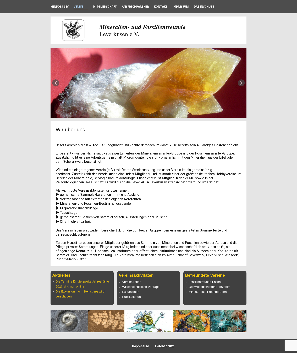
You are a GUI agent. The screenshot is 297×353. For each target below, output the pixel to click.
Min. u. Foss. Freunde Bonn (208, 292)
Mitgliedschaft (105, 6)
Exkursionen (130, 292)
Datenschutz (204, 6)
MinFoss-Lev (60, 6)
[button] (55, 82)
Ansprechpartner (135, 6)
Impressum (181, 6)
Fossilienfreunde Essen (205, 282)
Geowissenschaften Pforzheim (209, 287)
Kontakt (161, 6)
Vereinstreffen (131, 282)
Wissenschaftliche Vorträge (141, 287)
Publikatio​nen (131, 297)
